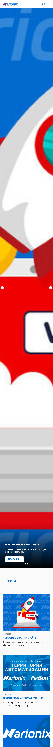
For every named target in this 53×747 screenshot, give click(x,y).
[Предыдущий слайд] (2, 287)
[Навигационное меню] (49, 4)
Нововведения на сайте (19, 637)
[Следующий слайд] (50, 287)
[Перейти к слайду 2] (27, 564)
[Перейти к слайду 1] (25, 564)
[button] (43, 4)
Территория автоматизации (23, 698)
